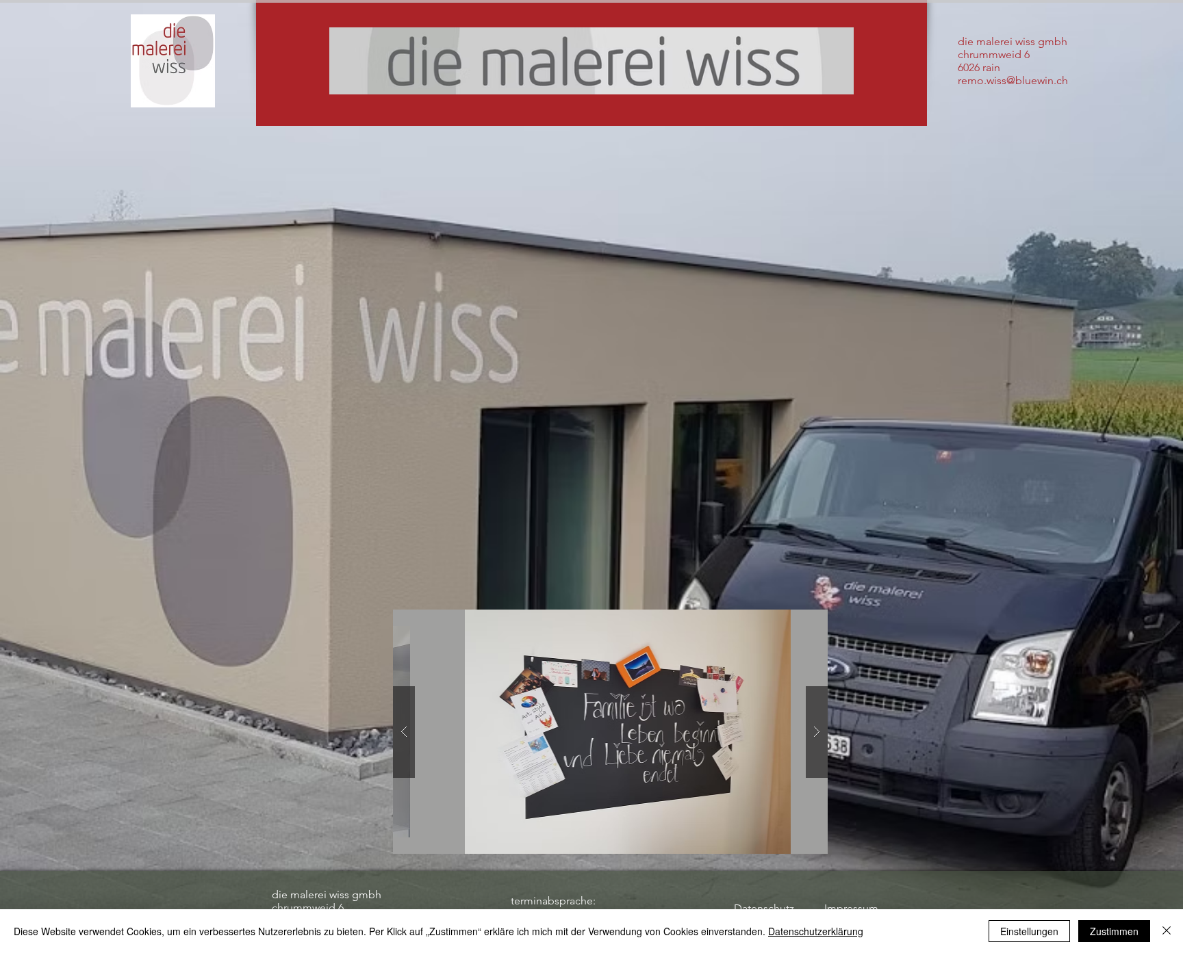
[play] (790, 621)
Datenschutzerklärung (815, 931)
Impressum (851, 908)
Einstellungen (1029, 931)
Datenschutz (764, 908)
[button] (610, 732)
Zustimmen (1114, 931)
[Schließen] (1166, 931)
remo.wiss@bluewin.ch (1013, 80)
